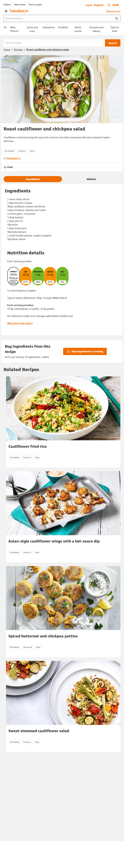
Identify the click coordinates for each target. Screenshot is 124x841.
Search (113, 43)
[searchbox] (62, 18)
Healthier (63, 27)
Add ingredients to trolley (87, 351)
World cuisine (78, 29)
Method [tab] (91, 179)
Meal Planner (14, 29)
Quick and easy (32, 29)
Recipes (18, 49)
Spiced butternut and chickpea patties (43, 636)
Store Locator (35, 4)
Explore (7, 4)
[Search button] (116, 18)
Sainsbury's (14, 158)
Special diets (115, 29)
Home (7, 49)
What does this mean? (20, 323)
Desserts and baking (96, 29)
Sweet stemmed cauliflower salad (38, 730)
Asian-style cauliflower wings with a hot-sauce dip (54, 541)
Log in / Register (94, 5)
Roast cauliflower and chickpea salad (47, 49)
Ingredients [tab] (33, 179)
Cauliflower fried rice (27, 446)
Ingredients (49, 27)
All (5, 27)
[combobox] (62, 18)
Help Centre (20, 4)
